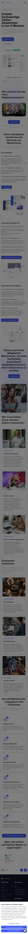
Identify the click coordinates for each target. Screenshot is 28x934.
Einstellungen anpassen (14, 923)
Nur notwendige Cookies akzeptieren (14, 927)
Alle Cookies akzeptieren (14, 930)
